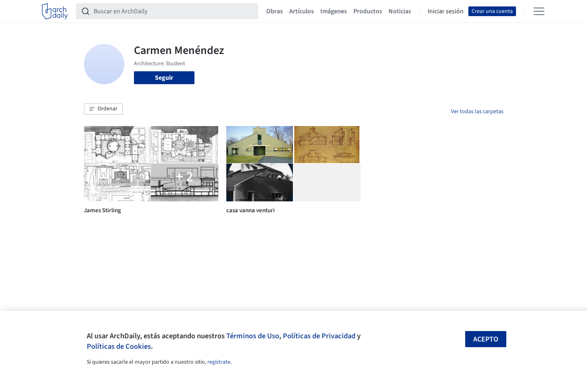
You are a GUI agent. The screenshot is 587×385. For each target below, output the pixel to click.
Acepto (485, 339)
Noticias (400, 11)
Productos (367, 11)
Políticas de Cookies (119, 346)
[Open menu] (539, 11)
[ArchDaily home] (55, 11)
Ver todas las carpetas (477, 111)
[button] (103, 109)
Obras (274, 11)
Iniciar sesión (446, 11)
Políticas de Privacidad (319, 336)
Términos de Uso (252, 336)
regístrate (218, 362)
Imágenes (333, 11)
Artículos (301, 11)
